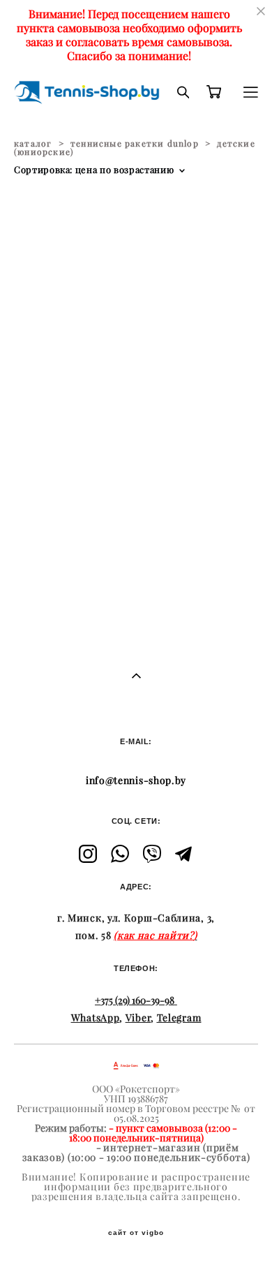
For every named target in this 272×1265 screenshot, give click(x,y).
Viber (138, 1018)
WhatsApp (95, 1018)
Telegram (179, 1018)
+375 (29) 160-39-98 (134, 1000)
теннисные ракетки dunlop (134, 143)
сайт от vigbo (136, 1232)
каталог (33, 143)
